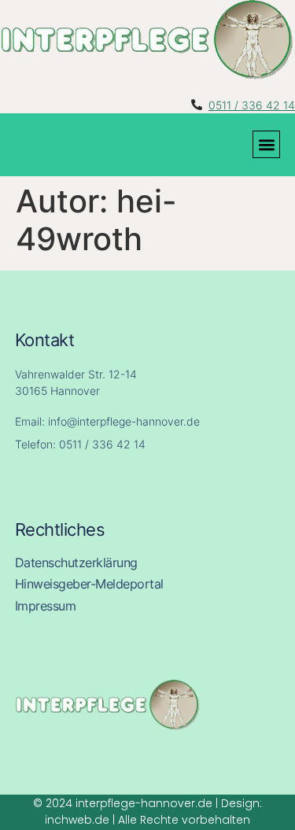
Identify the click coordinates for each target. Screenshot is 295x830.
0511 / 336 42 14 (251, 105)
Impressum (45, 606)
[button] (266, 144)
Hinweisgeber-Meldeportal (89, 584)
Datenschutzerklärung (76, 562)
